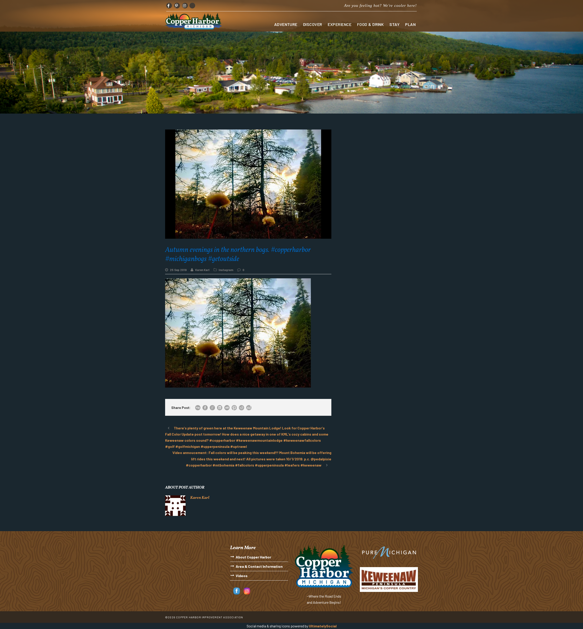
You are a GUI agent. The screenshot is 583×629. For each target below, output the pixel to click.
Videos (242, 575)
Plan (410, 24)
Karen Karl (202, 270)
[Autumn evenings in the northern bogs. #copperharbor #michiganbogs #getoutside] (238, 332)
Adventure (285, 24)
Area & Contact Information (259, 566)
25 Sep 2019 (178, 270)
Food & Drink (370, 24)
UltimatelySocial (323, 626)
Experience (339, 24)
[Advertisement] (378, 161)
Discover (312, 24)
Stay (394, 24)
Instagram (226, 270)
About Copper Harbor (253, 557)
